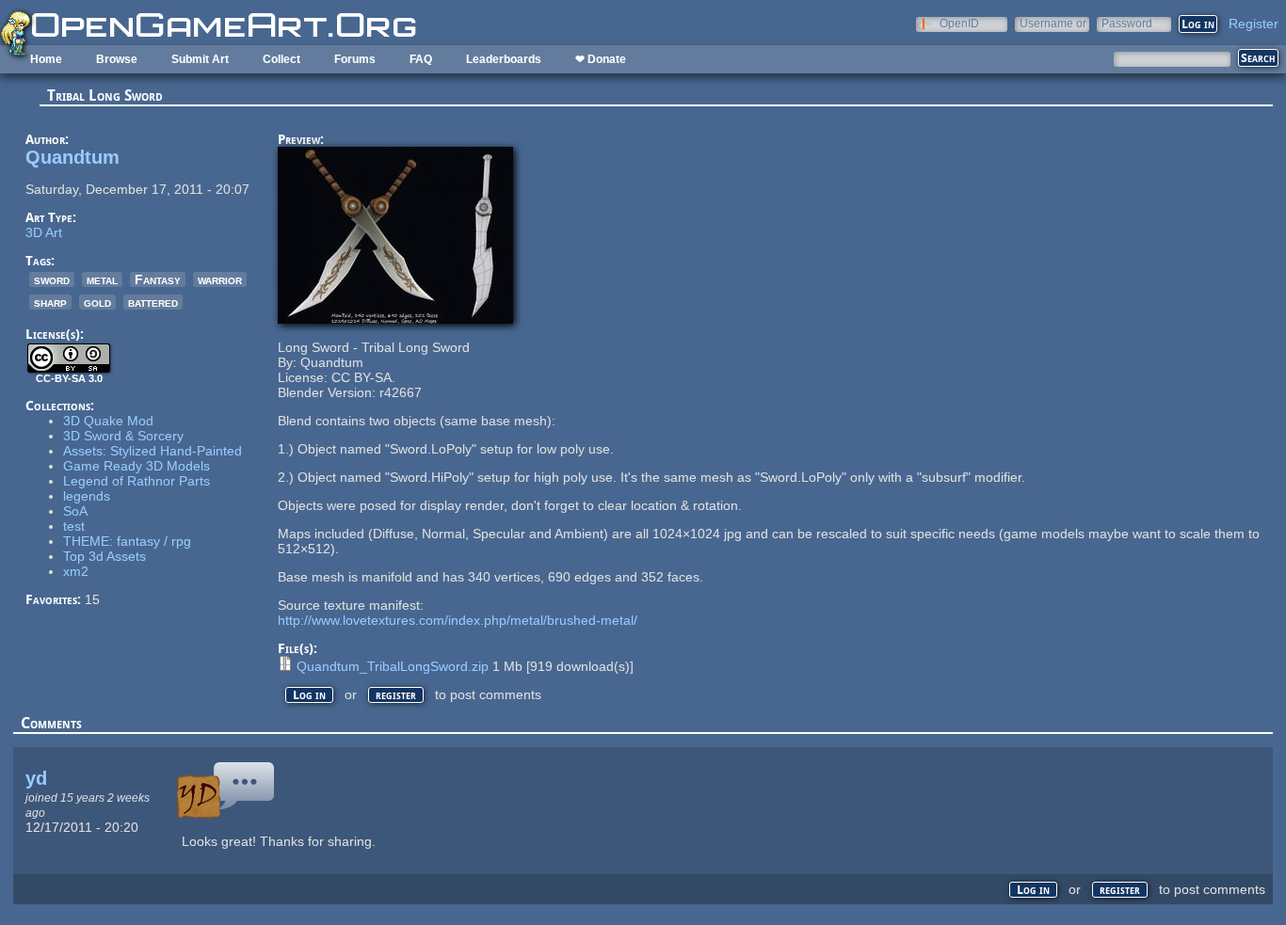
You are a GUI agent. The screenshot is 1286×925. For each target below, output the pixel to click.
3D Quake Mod (108, 420)
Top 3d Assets (104, 556)
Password (1126, 23)
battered (153, 302)
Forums (355, 59)
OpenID (959, 23)
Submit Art (200, 59)
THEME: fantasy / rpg (127, 541)
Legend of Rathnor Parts (136, 480)
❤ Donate (600, 59)
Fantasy (158, 279)
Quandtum (72, 157)
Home (46, 59)
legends (86, 495)
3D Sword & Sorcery (123, 435)
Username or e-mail (1053, 23)
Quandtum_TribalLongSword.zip (393, 666)
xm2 (75, 571)
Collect (281, 59)
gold (97, 302)
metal (102, 279)
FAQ (421, 59)
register (396, 695)
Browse (116, 59)
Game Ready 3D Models (136, 465)
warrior (220, 279)
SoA (75, 510)
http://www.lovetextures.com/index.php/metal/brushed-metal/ (457, 620)
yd (36, 778)
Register (1253, 23)
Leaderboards (503, 59)
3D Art (43, 232)
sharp (50, 302)
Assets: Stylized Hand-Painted (152, 450)
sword (52, 279)
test (74, 526)
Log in (309, 695)
